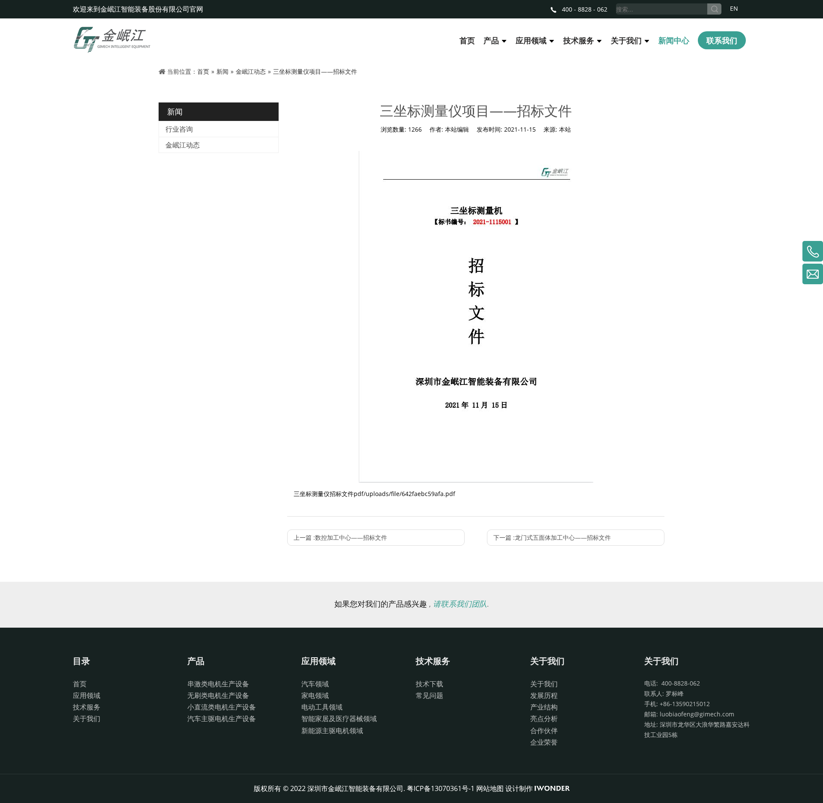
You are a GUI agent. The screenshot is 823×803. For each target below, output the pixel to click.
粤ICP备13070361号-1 (441, 788)
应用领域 (86, 695)
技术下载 (429, 684)
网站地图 (490, 788)
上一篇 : (340, 537)
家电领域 (315, 695)
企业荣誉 (544, 742)
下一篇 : (552, 537)
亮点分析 (544, 718)
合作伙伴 (544, 730)
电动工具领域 (321, 707)
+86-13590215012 (685, 704)
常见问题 (429, 695)
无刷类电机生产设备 (218, 695)
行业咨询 (179, 129)
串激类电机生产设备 (218, 684)
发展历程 (544, 695)
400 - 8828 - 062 (583, 9)
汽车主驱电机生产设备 (221, 718)
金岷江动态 (182, 145)
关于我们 (86, 718)
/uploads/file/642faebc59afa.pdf (409, 494)
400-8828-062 (679, 683)
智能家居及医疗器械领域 (339, 718)
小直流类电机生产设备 (221, 707)
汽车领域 (315, 684)
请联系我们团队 (460, 603)
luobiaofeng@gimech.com (697, 714)
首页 (80, 684)
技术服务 (86, 707)
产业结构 (544, 707)
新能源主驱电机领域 (332, 730)
